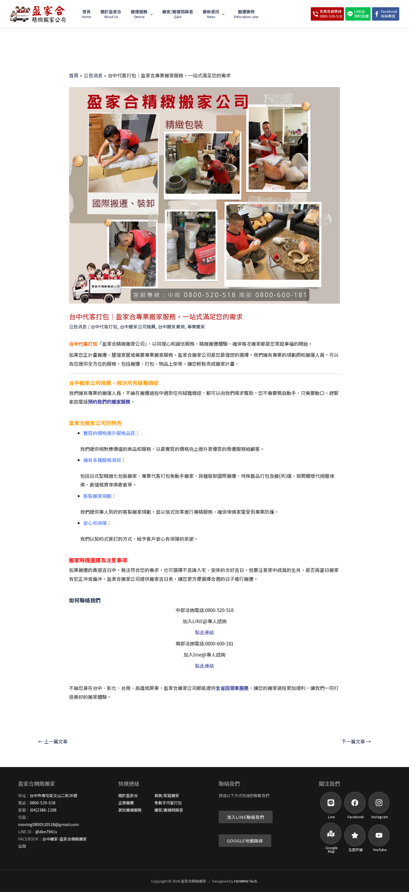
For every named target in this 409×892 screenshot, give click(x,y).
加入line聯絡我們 (245, 817)
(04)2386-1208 (43, 810)
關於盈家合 (128, 795)
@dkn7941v (46, 831)
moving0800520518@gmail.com (48, 824)
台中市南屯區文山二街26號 (53, 795)
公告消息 (78, 326)
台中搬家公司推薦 (138, 326)
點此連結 (204, 632)
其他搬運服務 (130, 810)
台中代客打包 (104, 326)
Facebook (389, 14)
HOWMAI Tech (245, 881)
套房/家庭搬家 (166, 795)
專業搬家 (196, 326)
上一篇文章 (53, 741)
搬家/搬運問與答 (168, 810)
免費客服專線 (331, 14)
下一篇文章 (356, 741)
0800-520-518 (42, 802)
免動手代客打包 (168, 802)
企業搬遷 (126, 802)
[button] (150, 14)
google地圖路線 (245, 841)
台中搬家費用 (171, 326)
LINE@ (361, 14)
